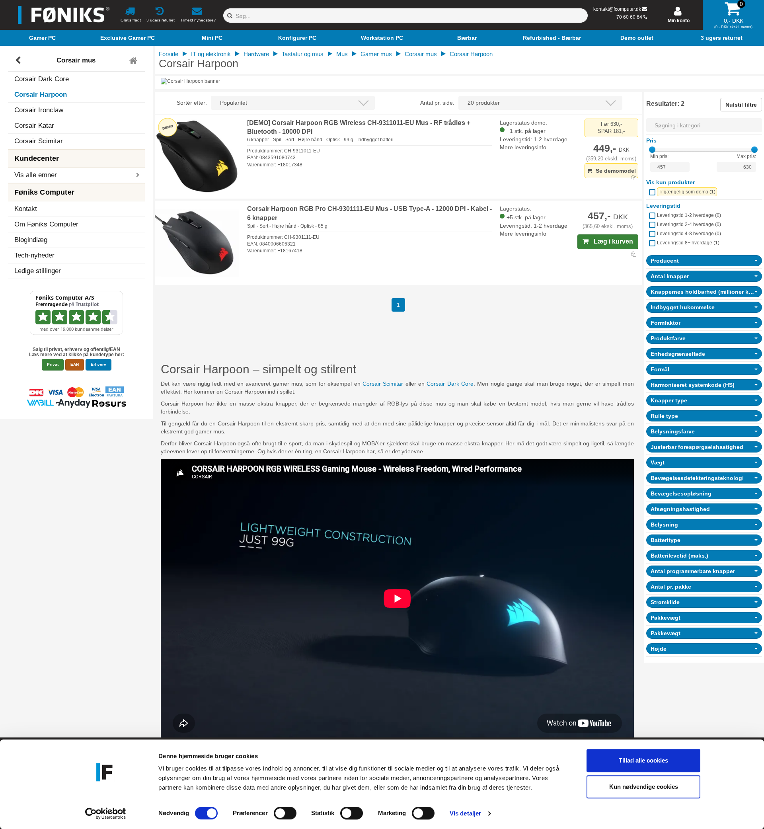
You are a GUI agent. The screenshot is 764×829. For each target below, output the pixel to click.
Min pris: (659, 156)
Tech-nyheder (34, 255)
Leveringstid (663, 206)
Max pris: (746, 156)
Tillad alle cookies (643, 760)
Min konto (679, 20)
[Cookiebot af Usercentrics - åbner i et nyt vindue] (105, 813)
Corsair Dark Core (41, 79)
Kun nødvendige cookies (643, 786)
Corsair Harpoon (40, 94)
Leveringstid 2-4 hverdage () (689, 224)
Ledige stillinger (37, 271)
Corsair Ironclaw (38, 110)
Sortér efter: (192, 102)
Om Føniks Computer (46, 224)
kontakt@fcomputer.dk (617, 9)
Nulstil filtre (741, 104)
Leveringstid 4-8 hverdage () (689, 233)
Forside (168, 54)
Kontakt (25, 209)
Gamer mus (376, 54)
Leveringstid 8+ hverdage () (688, 243)
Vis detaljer (465, 813)
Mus (342, 54)
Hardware (256, 54)
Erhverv (98, 364)
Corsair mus (76, 60)
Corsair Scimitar (38, 141)
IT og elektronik (211, 54)
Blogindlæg (30, 240)
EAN (74, 364)
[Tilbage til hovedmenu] (134, 60)
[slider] (652, 149)
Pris (651, 140)
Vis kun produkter (670, 182)
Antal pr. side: (437, 102)
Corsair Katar (34, 125)
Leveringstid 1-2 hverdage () (689, 215)
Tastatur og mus (303, 54)
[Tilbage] (19, 60)
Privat (52, 364)
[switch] (285, 813)
